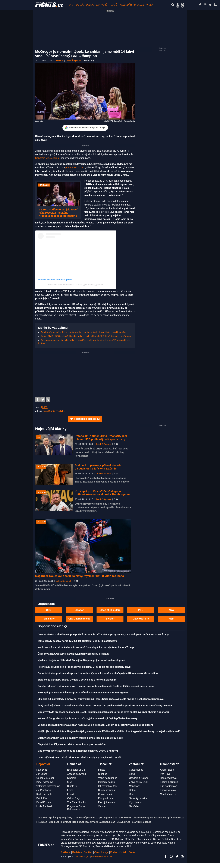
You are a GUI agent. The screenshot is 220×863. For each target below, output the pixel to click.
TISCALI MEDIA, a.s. (82, 857)
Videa (149, 4)
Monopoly (134, 786)
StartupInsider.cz (141, 822)
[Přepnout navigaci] (177, 4)
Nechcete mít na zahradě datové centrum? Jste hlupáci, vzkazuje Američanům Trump (86, 647)
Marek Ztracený (168, 794)
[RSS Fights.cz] (215, 5)
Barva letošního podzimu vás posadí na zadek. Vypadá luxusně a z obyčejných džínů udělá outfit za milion (98, 673)
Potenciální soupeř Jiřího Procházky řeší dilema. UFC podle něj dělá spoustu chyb (101, 437)
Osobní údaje (101, 852)
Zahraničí (102, 4)
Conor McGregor (45, 778)
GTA (69, 782)
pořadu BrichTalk (74, 167)
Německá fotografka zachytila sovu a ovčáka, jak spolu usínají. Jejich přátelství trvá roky (87, 718)
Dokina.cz (78, 822)
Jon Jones (41, 774)
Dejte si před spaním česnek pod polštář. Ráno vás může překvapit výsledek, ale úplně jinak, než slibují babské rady (103, 634)
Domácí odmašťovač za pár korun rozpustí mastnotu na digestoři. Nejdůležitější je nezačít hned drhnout (96, 686)
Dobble (133, 790)
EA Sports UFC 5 (76, 769)
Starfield (71, 778)
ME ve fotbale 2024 (108, 786)
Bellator (110, 618)
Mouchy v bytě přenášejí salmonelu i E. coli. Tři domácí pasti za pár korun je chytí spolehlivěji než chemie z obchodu (103, 712)
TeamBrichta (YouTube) (54, 411)
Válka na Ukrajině (107, 778)
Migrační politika (107, 782)
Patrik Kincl (42, 798)
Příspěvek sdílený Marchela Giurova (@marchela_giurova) (76, 284)
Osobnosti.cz (140, 817)
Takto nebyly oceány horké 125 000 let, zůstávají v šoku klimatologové (77, 641)
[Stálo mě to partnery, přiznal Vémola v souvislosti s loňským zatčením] (54, 474)
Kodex (114, 852)
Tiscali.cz (41, 817)
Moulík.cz (54, 822)
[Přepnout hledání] (172, 4)
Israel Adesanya (44, 782)
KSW (171, 610)
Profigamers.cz (108, 817)
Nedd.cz (42, 822)
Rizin (171, 618)
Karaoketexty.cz (159, 817)
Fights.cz (66, 822)
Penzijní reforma (107, 802)
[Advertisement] (85, 375)
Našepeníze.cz (106, 822)
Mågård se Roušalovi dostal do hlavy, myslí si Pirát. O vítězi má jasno (79, 575)
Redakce (77, 852)
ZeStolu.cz (125, 817)
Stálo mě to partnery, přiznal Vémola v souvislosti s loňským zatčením (98, 467)
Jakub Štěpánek (103, 444)
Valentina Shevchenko (48, 786)
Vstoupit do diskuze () (86, 419)
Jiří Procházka (43, 790)
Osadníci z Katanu (138, 778)
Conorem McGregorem (47, 158)
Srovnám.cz (123, 822)
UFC (71, 4)
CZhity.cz (91, 822)
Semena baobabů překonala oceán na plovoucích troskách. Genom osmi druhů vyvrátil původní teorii (95, 725)
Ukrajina (102, 774)
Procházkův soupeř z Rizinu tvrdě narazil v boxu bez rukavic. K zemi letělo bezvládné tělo (83, 332)
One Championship (79, 618)
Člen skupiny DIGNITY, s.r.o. (101, 857)
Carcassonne (136, 769)
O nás (132, 852)
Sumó (113, 4)
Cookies (88, 852)
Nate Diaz (41, 769)
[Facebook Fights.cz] (200, 5)
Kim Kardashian (168, 786)
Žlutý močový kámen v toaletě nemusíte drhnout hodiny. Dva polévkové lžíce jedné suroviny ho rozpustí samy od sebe (105, 705)
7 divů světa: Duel (138, 782)
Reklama (65, 852)
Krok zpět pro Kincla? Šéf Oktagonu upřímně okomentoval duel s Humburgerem (103, 493)
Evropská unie (105, 798)
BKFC (44, 407)
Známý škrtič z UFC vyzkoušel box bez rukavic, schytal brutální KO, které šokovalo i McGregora (86, 336)
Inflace (101, 769)
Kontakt (123, 852)
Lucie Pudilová (44, 806)
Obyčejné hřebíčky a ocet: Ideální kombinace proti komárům (72, 744)
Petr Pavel (165, 774)
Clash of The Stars (110, 610)
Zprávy (53, 817)
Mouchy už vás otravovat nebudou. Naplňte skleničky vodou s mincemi (78, 750)
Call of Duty (73, 798)
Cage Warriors (141, 618)
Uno (131, 794)
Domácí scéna (85, 4)
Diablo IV (72, 786)
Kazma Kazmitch (169, 782)
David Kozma (43, 802)
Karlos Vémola (44, 794)
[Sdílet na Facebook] (37, 399)
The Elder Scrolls (76, 802)
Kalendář (126, 4)
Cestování (79, 817)
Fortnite (71, 794)
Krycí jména (135, 802)
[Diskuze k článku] (92, 61)
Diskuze (139, 4)
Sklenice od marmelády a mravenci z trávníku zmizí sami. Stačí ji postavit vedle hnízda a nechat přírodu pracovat (101, 699)
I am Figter (49, 618)
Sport (61, 817)
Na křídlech (135, 806)
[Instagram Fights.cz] (205, 5)
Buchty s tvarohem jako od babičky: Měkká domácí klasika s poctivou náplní (81, 738)
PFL (140, 610)
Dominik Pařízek (103, 473)
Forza (70, 790)
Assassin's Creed (76, 774)
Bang (132, 774)
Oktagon (79, 610)
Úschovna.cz (176, 817)
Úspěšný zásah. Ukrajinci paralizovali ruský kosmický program (73, 654)
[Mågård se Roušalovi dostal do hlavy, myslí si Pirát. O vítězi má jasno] (83, 546)
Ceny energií (105, 794)
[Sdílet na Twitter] (42, 399)
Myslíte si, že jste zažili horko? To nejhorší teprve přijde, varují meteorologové (81, 660)
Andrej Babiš (167, 769)
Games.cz (92, 817)
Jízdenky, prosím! (138, 798)
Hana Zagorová (168, 778)
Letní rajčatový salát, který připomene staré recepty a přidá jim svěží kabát (79, 757)
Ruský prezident (106, 790)
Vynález (102, 806)
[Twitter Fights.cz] (210, 5)
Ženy (69, 817)
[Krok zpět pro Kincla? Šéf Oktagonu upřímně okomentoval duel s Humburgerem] (54, 500)
